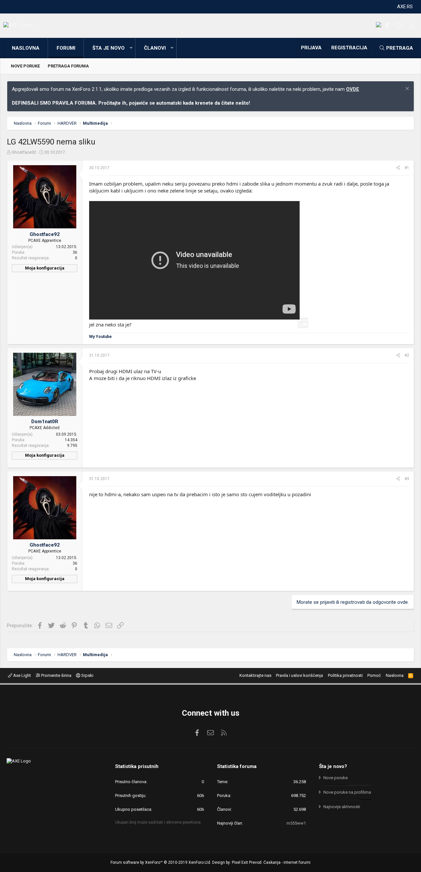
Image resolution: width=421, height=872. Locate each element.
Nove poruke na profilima (347, 792)
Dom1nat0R (44, 421)
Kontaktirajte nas (255, 675)
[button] (131, 48)
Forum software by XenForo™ (161, 862)
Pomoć (374, 675)
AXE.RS (405, 7)
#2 (407, 355)
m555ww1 (296, 823)
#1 (407, 168)
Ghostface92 (24, 152)
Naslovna (25, 48)
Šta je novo (108, 48)
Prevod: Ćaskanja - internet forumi (279, 862)
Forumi (66, 48)
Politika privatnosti (345, 675)
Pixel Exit (240, 862)
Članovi (155, 48)
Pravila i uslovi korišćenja (299, 675)
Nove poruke (25, 66)
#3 (407, 478)
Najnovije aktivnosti (341, 806)
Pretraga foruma (68, 66)
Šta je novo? (333, 766)
